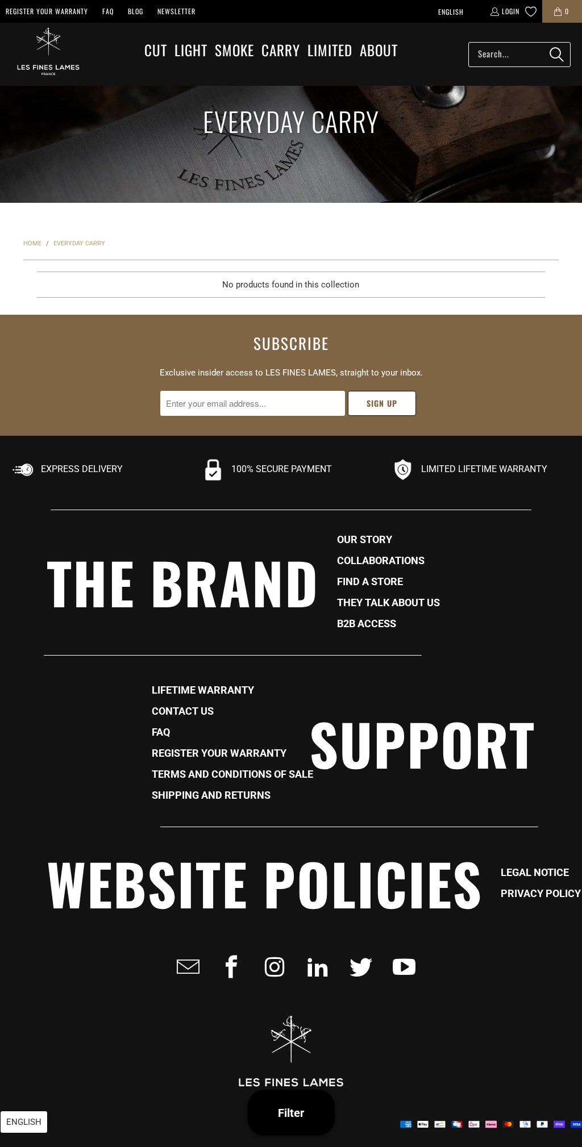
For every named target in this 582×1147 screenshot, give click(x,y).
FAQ (108, 11)
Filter (291, 1113)
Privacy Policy (541, 893)
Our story (364, 539)
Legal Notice (535, 872)
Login (510, 11)
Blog (135, 11)
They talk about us (388, 602)
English (451, 11)
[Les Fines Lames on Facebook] (228, 967)
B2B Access (366, 623)
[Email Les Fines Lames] (184, 967)
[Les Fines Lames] (42, 54)
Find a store (370, 581)
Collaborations (381, 560)
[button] (155, 50)
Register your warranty (47, 11)
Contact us (183, 711)
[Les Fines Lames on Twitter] (357, 967)
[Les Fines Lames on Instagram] (271, 967)
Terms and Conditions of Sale (232, 774)
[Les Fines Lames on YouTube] (400, 967)
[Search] (556, 54)
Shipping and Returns (211, 795)
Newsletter (176, 11)
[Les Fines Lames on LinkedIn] (314, 967)
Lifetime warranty (203, 690)
